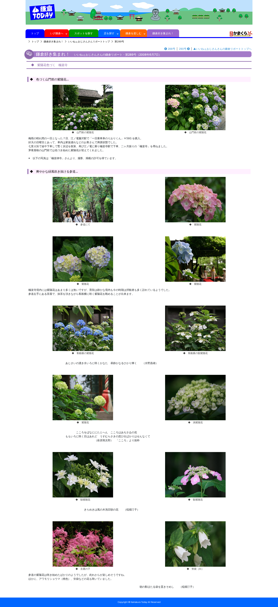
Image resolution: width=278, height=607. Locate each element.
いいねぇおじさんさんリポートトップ (89, 41)
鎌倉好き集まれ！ (163, 33)
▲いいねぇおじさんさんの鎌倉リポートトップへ (222, 48)
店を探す (109, 33)
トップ (35, 33)
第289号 (119, 41)
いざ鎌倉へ (56, 33)
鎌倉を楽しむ (133, 33)
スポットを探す (84, 33)
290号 (182, 48)
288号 (171, 48)
